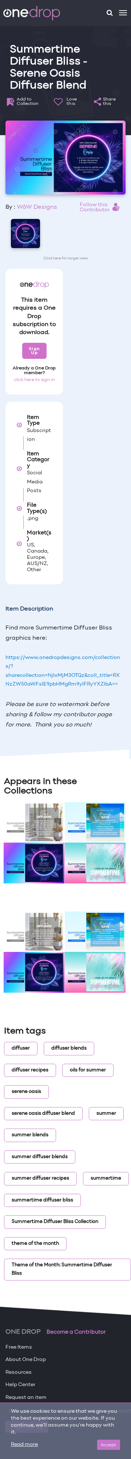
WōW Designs (37, 207)
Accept (108, 1444)
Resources (18, 1372)
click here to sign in (34, 380)
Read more (24, 1444)
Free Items (18, 1347)
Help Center (20, 1384)
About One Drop (25, 1359)
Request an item (26, 1397)
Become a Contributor (76, 1332)
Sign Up (34, 350)
